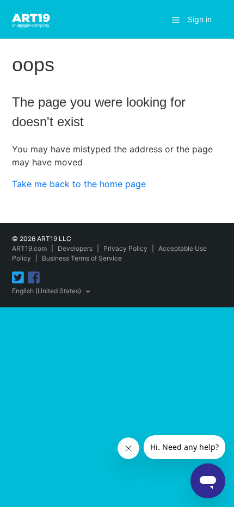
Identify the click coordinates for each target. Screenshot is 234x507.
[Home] (32, 18)
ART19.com (29, 248)
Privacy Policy (125, 248)
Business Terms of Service (82, 258)
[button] (176, 19)
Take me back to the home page (79, 183)
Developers (75, 248)
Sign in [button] (200, 19)
